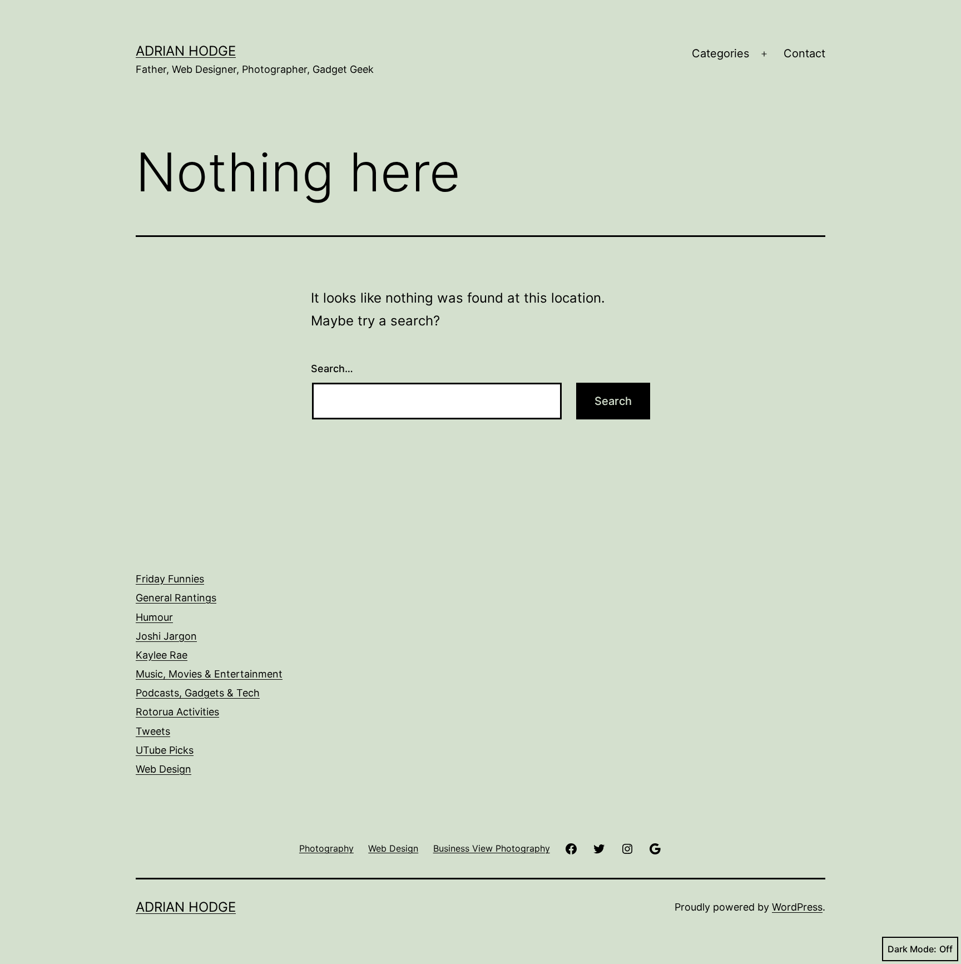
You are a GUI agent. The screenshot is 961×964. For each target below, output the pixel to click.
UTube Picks (165, 750)
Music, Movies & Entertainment (209, 674)
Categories (720, 53)
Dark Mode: (912, 949)
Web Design (163, 769)
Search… (332, 368)
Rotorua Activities (177, 712)
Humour (154, 617)
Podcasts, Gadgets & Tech (198, 693)
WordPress (797, 907)
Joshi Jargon (166, 636)
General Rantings (176, 598)
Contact (804, 53)
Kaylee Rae (161, 655)
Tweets (153, 731)
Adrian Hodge (186, 51)
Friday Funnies (170, 579)
